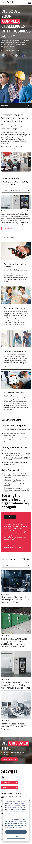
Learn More (6, 228)
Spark (18, 793)
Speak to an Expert (9, 759)
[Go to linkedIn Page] (2, 777)
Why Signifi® (6, 793)
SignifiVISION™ (7, 797)
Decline (16, 836)
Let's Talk (4, 50)
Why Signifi (16, 50)
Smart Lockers (22, 797)
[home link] (7, 2)
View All (26, 559)
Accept (16, 832)
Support (5, 787)
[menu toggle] (29, 3)
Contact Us (6, 782)
